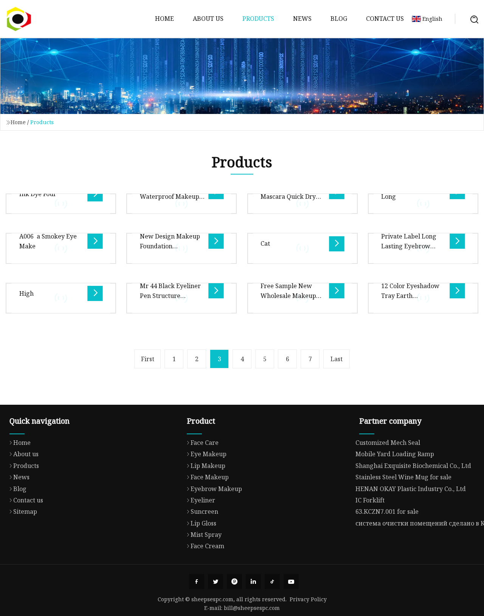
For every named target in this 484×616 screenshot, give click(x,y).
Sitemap (25, 511)
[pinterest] (234, 581)
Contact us (385, 18)
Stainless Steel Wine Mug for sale (403, 477)
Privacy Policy (308, 599)
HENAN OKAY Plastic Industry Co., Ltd (410, 489)
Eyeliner (203, 500)
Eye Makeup (208, 454)
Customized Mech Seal (387, 442)
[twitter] (215, 581)
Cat (265, 243)
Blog (338, 18)
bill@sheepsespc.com (252, 607)
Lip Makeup (208, 466)
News (302, 18)
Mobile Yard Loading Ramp (394, 454)
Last (336, 359)
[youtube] (291, 581)
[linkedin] (253, 581)
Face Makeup (210, 477)
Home (164, 18)
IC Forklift (370, 500)
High (26, 293)
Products (258, 18)
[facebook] (196, 581)
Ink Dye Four (37, 194)
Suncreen (204, 511)
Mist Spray (206, 534)
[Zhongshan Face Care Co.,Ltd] (19, 19)
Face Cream (207, 546)
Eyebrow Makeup (216, 489)
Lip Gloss (203, 523)
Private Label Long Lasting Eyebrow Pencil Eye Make (408, 246)
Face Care (205, 442)
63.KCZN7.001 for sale (387, 511)
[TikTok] (272, 581)
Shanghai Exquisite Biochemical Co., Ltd (413, 466)
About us (208, 18)
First (147, 359)
